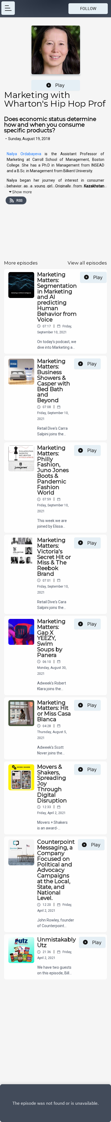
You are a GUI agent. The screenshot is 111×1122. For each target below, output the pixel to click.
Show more (22, 191)
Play (60, 85)
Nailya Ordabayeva (24, 154)
